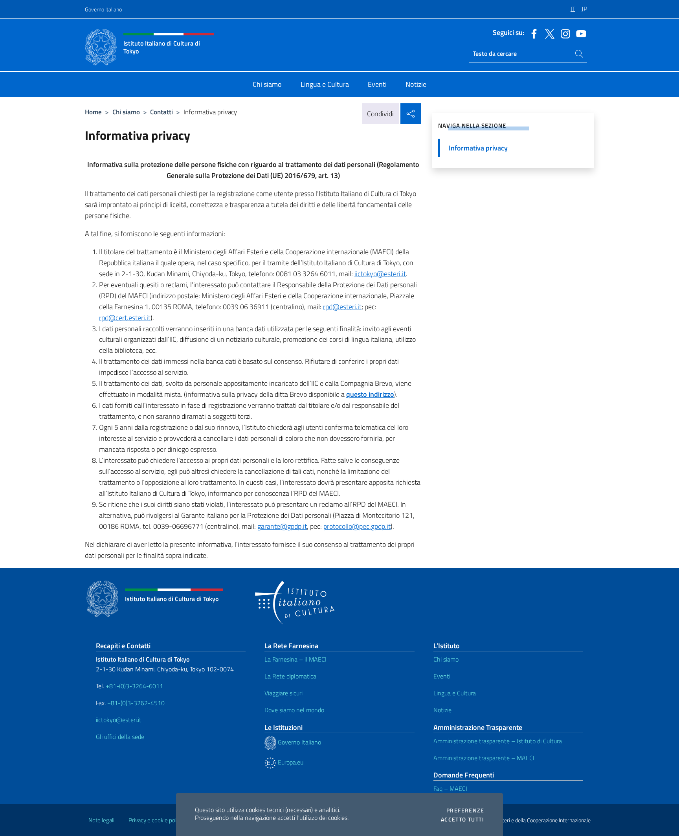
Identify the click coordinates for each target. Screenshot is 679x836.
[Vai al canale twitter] (548, 33)
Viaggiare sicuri (283, 693)
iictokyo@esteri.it (380, 273)
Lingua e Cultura (454, 693)
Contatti (161, 112)
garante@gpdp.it (282, 526)
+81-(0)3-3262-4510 (135, 703)
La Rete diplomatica (290, 676)
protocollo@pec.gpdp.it (357, 526)
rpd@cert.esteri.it (124, 317)
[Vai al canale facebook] (532, 33)
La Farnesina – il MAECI (295, 659)
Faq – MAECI (450, 788)
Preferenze (465, 810)
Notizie (442, 710)
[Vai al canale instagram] (563, 33)
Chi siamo (126, 112)
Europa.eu (289, 762)
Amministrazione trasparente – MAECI (483, 758)
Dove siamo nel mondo (294, 710)
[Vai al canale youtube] (579, 33)
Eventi (441, 676)
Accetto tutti (462, 819)
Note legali (101, 820)
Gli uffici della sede (120, 736)
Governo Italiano (103, 9)
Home (93, 112)
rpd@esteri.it (342, 306)
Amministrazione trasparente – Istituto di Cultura (497, 741)
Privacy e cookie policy (155, 820)
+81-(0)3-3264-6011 (134, 686)
